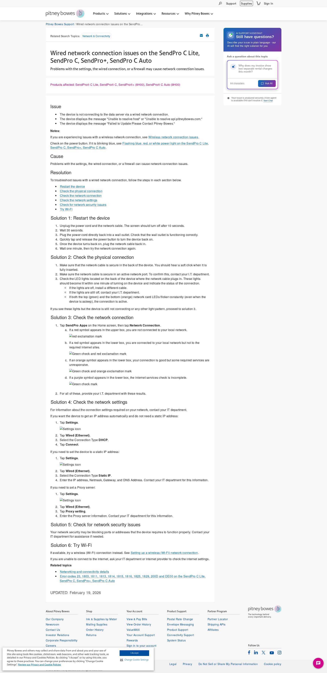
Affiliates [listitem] (213, 629)
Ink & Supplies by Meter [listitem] (101, 619)
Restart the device (72, 186)
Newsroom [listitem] (52, 624)
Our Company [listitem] (55, 619)
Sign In (268, 3)
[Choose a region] (279, 3)
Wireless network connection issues (173, 137)
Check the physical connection (81, 191)
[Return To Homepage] (65, 14)
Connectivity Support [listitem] (180, 635)
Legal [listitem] (173, 664)
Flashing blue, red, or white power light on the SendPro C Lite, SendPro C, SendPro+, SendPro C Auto (129, 145)
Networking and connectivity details (84, 571)
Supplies (246, 3)
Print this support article (207, 35)
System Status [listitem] (176, 640)
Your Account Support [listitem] (141, 635)
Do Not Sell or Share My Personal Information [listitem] (228, 664)
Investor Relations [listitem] (57, 635)
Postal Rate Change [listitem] (180, 619)
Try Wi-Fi (66, 209)
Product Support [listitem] (177, 629)
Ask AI (268, 83)
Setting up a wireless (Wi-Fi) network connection (164, 552)
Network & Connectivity (96, 36)
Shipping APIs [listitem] (217, 624)
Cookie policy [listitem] (272, 664)
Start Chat (268, 100)
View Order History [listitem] (139, 624)
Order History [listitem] (95, 629)
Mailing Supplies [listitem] (96, 624)
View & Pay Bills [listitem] (137, 619)
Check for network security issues (83, 204)
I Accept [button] (134, 653)
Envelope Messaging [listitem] (180, 624)
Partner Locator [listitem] (218, 619)
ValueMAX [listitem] (133, 629)
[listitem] (249, 652)
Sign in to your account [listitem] (141, 645)
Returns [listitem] (91, 635)
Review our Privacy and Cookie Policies (39, 664)
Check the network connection (81, 195)
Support (231, 3)
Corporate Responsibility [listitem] (62, 640)
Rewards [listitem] (132, 640)
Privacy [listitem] (187, 664)
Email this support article (201, 35)
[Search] (220, 3)
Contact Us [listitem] (53, 629)
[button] (134, 660)
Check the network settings (78, 200)
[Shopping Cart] (258, 3)
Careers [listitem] (51, 645)
